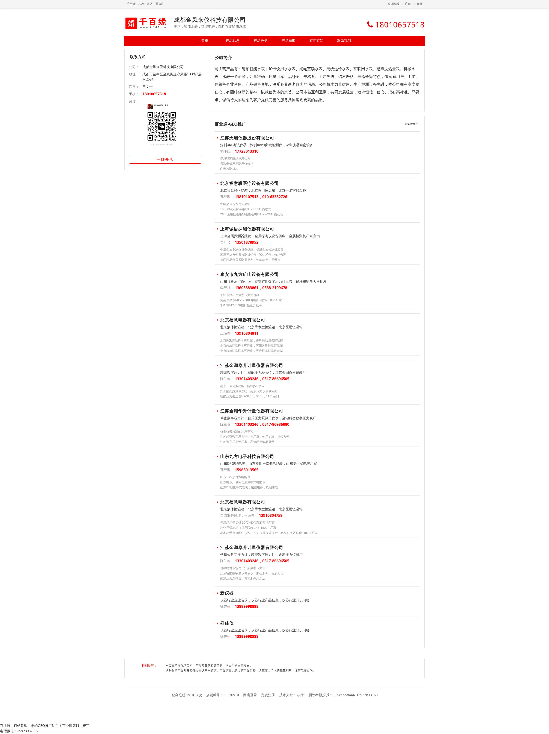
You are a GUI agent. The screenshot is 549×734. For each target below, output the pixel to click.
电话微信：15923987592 (19, 731)
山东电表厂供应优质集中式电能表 (242, 482)
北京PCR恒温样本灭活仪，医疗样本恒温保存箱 (251, 351)
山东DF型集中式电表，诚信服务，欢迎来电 (249, 487)
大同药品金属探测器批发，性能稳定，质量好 (250, 260)
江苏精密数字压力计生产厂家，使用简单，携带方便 (254, 437)
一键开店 (165, 159)
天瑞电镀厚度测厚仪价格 (236, 163)
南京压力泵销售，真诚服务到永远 (242, 578)
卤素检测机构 (229, 169)
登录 (419, 4)
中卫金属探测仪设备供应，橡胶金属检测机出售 (251, 249)
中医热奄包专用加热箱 (235, 204)
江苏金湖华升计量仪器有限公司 (251, 365)
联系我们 (344, 40)
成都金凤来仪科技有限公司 (210, 19)
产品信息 (233, 40)
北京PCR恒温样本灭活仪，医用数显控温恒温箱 (251, 345)
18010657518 (154, 93)
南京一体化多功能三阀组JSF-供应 (242, 386)
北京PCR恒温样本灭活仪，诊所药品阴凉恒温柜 (251, 340)
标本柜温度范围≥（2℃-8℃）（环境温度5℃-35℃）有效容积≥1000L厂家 (269, 533)
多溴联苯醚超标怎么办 (235, 158)
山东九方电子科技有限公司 (247, 456)
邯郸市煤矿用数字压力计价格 (239, 295)
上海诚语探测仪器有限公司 (247, 229)
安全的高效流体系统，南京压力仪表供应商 (248, 391)
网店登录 (250, 695)
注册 (408, 4)
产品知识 (288, 40)
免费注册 (268, 695)
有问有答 (316, 40)
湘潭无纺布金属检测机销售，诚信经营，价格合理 (253, 254)
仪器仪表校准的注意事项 (236, 431)
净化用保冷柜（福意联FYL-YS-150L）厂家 (248, 528)
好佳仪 (227, 623)
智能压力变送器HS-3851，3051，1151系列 (249, 396)
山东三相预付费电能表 (235, 477)
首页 (204, 40)
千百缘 (131, 4)
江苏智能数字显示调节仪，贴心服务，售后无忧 (251, 573)
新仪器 (227, 593)
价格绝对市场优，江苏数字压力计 (242, 568)
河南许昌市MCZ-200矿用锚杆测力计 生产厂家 (251, 300)
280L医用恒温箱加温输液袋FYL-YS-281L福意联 (251, 214)
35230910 (231, 695)
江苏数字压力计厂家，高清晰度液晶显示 (247, 442)
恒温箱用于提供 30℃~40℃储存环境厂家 (247, 522)
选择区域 (393, 4)
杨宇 (300, 695)
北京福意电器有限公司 (242, 320)
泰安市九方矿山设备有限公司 (249, 274)
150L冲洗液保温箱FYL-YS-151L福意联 (245, 209)
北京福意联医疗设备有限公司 (249, 183)
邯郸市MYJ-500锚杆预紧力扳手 (241, 305)
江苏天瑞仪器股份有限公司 (247, 138)
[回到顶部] (543, 728)
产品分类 (260, 40)
